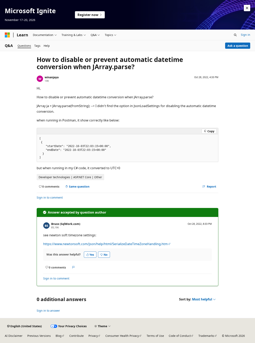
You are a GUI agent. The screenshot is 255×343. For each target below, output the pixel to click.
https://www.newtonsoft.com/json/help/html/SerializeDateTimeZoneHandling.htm (105, 244)
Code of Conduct (180, 336)
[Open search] (235, 35)
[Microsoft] (7, 35)
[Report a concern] (73, 267)
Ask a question (238, 46)
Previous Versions (39, 336)
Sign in (245, 35)
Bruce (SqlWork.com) (65, 224)
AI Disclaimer (14, 336)
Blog (59, 336)
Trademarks (206, 336)
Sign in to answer (48, 310)
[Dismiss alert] (247, 8)
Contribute (76, 336)
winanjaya (52, 77)
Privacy (93, 336)
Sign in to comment (50, 197)
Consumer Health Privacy (122, 336)
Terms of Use (155, 336)
